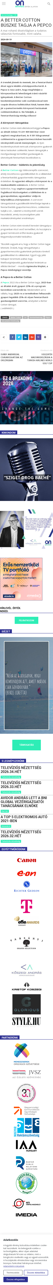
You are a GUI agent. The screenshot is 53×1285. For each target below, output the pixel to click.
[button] (49, 4)
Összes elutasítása (36, 1272)
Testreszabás (13, 1272)
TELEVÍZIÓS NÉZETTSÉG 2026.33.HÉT (21, 785)
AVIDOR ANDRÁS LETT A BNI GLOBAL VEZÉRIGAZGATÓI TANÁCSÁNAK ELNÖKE (24, 802)
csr (25, 317)
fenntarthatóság (36, 317)
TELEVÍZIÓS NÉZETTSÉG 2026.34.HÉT (21, 770)
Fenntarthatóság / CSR (9, 15)
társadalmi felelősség (10, 321)
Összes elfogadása (16, 1279)
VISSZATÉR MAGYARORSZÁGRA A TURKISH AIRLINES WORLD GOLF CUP (39, 359)
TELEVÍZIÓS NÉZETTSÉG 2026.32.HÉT (21, 834)
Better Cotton (10, 170)
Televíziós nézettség (11, 777)
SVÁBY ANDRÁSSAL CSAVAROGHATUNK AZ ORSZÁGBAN (12, 357)
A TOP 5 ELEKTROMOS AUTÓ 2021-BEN (24, 819)
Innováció (6, 826)
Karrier (5, 811)
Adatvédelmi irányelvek (13, 1266)
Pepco (6, 282)
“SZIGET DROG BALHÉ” (27, 477)
